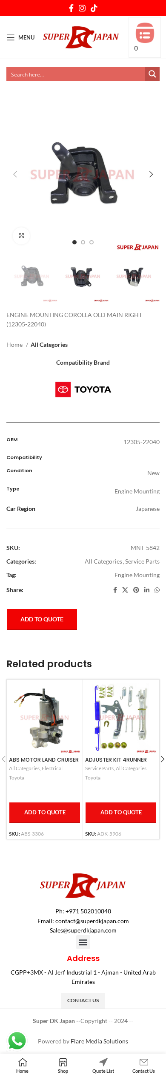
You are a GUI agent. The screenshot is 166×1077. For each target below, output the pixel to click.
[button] (83, 942)
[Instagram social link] (82, 8)
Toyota (16, 777)
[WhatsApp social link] (157, 589)
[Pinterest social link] (136, 589)
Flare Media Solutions (99, 1041)
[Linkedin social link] (147, 589)
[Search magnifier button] (152, 74)
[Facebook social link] (71, 8)
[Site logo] (81, 36)
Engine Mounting (137, 574)
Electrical (52, 768)
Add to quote (41, 619)
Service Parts (142, 561)
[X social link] (125, 589)
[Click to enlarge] (21, 235)
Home (15, 344)
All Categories (49, 344)
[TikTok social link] (94, 8)
